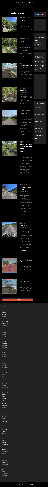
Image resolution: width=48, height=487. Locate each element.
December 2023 (5, 365)
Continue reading (25, 177)
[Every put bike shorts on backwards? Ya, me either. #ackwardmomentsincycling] (9, 148)
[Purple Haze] (9, 117)
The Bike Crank (24, 2)
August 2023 (4, 372)
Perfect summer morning (39, 40)
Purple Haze (23, 113)
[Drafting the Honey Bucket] (9, 191)
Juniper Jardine (5, 444)
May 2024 (4, 356)
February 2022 (4, 405)
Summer (3, 471)
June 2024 (4, 354)
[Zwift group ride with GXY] (9, 265)
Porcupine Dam (5, 457)
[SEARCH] (26, 7)
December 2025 (5, 321)
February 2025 (4, 339)
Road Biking (24, 110)
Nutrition (4, 453)
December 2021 (5, 409)
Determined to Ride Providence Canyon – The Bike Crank (39, 121)
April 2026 (4, 314)
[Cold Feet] (9, 24)
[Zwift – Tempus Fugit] (9, 70)
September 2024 (5, 349)
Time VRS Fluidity (28, 185)
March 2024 (4, 359)
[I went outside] (9, 229)
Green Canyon (4, 435)
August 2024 (4, 350)
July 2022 (3, 396)
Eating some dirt (38, 115)
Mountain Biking (26, 17)
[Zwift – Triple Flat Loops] (9, 286)
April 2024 (4, 358)
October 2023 (4, 369)
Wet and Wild (23, 41)
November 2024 (5, 345)
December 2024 (5, 343)
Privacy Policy (24, 484)
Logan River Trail (5, 447)
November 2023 (5, 367)
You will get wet (24, 90)
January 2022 (4, 407)
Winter (3, 477)
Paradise (21, 110)
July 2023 (3, 374)
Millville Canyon (5, 449)
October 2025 (4, 325)
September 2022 (5, 392)
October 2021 (4, 412)
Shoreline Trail (5, 464)
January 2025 (4, 341)
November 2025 (5, 323)
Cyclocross (4, 433)
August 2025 (4, 329)
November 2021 (5, 411)
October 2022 (4, 390)
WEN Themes (33, 484)
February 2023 (4, 383)
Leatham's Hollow (5, 446)
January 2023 (4, 385)
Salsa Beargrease (5, 462)
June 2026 (4, 310)
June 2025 (4, 332)
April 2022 (4, 401)
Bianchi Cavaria (5, 426)
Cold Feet (22, 20)
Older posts (17, 299)
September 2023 (5, 370)
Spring (27, 39)
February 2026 (4, 318)
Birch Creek (4, 427)
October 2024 (4, 347)
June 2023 (4, 376)
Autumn (3, 424)
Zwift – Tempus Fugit (26, 65)
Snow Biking (4, 467)
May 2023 (4, 378)
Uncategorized (5, 475)
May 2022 (4, 400)
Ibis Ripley (4, 440)
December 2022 (5, 387)
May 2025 (4, 334)
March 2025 (4, 338)
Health (3, 436)
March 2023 (4, 381)
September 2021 (5, 414)
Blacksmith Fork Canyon (24, 184)
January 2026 (4, 319)
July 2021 (3, 418)
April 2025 (4, 336)
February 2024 (4, 361)
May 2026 (4, 312)
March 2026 (4, 316)
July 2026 (3, 308)
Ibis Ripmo (22, 17)
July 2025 (3, 330)
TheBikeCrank (26, 22)
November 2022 (5, 389)
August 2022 (4, 394)
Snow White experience (39, 47)
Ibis (20, 17)
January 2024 (4, 363)
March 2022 (4, 403)
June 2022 (4, 398)
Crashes (3, 431)
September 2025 (5, 327)
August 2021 (4, 416)
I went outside (24, 225)
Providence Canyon (23, 18)
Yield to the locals (38, 42)
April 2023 (4, 380)
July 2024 (3, 352)
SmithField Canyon (5, 466)
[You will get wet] (9, 94)
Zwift (21, 63)
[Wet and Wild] (9, 45)
